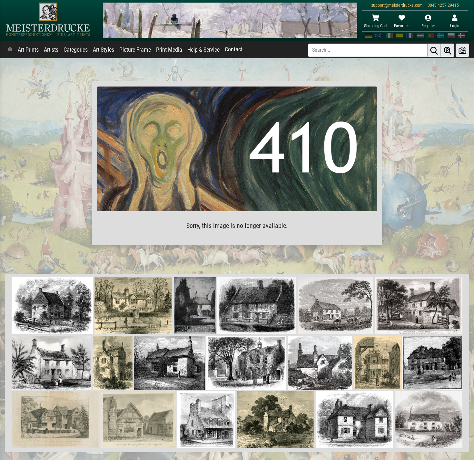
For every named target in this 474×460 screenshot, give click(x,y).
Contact (233, 49)
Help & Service (203, 49)
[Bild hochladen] (462, 50)
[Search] (434, 50)
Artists (51, 49)
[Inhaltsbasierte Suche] (447, 50)
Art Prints (28, 49)
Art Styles (103, 49)
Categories (76, 49)
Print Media (169, 49)
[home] (10, 50)
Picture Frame (135, 49)
